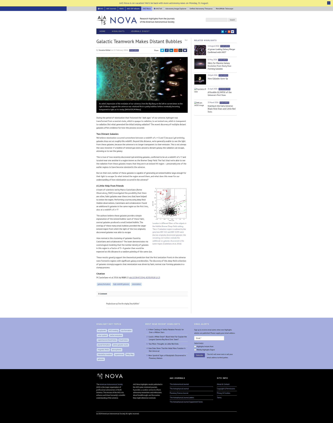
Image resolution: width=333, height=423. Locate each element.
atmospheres (116, 350)
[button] (328, 3)
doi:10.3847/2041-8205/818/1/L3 (144, 277)
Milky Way (129, 354)
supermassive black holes (107, 340)
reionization (136, 284)
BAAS (122, 8)
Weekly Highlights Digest (206, 350)
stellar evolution (116, 335)
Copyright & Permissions (226, 389)
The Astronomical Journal (179, 384)
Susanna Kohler (105, 50)
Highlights (118, 31)
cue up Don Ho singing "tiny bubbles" (126, 304)
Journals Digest (140, 31)
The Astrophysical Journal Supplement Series (186, 402)
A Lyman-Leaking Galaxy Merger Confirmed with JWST (221, 50)
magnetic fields (103, 350)
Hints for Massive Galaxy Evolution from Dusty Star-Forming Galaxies (220, 66)
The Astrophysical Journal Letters (182, 397)
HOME (102, 31)
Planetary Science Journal (179, 393)
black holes (123, 340)
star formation (126, 330)
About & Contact (223, 384)
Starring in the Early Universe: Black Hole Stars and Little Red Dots (221, 109)
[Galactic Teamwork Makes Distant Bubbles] (142, 79)
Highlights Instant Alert (205, 346)
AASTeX (158, 8)
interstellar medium (105, 354)
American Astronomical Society (111, 384)
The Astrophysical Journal (179, 389)
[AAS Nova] (135, 20)
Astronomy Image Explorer (175, 8)
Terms (219, 397)
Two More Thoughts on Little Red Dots (163, 344)
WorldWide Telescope (224, 8)
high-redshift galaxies (121, 284)
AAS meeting (113, 330)
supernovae (119, 354)
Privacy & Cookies (223, 393)
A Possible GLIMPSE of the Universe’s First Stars (220, 93)
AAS (101, 8)
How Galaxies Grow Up (218, 78)
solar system (102, 335)
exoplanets (102, 330)
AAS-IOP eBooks (133, 8)
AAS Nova (147, 8)
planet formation (104, 345)
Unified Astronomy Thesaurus (201, 8)
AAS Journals (111, 8)
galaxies (101, 359)
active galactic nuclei (120, 345)
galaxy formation (104, 284)
